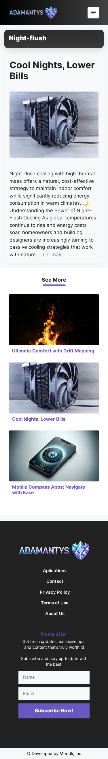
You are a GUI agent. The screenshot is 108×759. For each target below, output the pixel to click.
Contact (54, 581)
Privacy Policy (55, 592)
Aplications (55, 570)
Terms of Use (55, 603)
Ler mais (52, 254)
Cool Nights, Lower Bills (52, 70)
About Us (55, 613)
